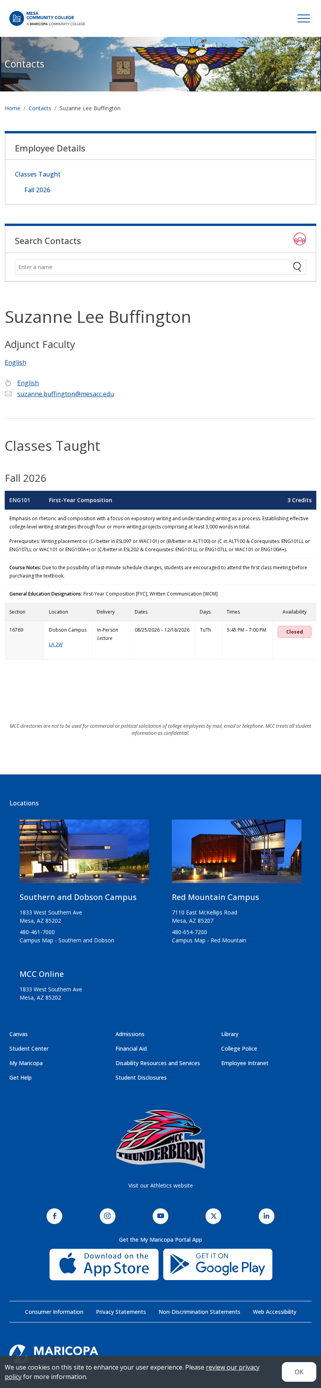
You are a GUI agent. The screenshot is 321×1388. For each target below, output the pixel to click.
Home (12, 108)
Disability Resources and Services (157, 1063)
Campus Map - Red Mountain (209, 940)
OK (299, 1372)
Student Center (29, 1048)
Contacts (24, 63)
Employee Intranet (245, 1063)
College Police (239, 1048)
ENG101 (19, 500)
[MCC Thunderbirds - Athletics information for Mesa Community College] (160, 1139)
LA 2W (56, 644)
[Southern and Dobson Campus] (84, 854)
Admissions (129, 1034)
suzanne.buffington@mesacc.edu (65, 394)
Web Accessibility (274, 1311)
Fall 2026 (37, 190)
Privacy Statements (121, 1311)
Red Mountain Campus (215, 897)
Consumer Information (54, 1311)
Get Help (20, 1077)
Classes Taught (38, 174)
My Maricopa (26, 1063)
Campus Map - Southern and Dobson (67, 940)
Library (229, 1034)
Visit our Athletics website (160, 1185)
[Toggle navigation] (304, 18)
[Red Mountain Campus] (236, 854)
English (15, 362)
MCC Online (42, 974)
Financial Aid (131, 1048)
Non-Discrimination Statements (199, 1311)
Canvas (18, 1034)
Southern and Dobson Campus (78, 897)
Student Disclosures (141, 1077)
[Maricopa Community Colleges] (160, 1354)
